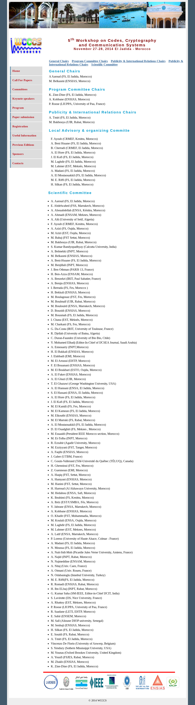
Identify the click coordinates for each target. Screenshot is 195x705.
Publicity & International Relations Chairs (138, 61)
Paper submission (23, 117)
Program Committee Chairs (90, 61)
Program (18, 107)
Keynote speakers (23, 98)
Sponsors (18, 153)
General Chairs (59, 61)
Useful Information (24, 135)
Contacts (17, 163)
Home (16, 70)
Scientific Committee (104, 64)
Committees (19, 89)
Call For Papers (22, 80)
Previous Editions (23, 144)
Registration (20, 126)
